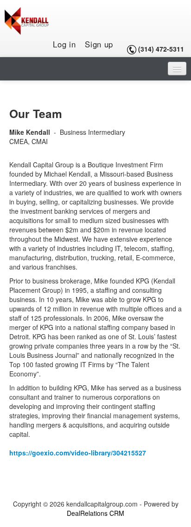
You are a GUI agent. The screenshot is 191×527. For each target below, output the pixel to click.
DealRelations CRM (95, 513)
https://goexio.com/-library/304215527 (77, 452)
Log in (64, 44)
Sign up (99, 44)
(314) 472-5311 (161, 48)
